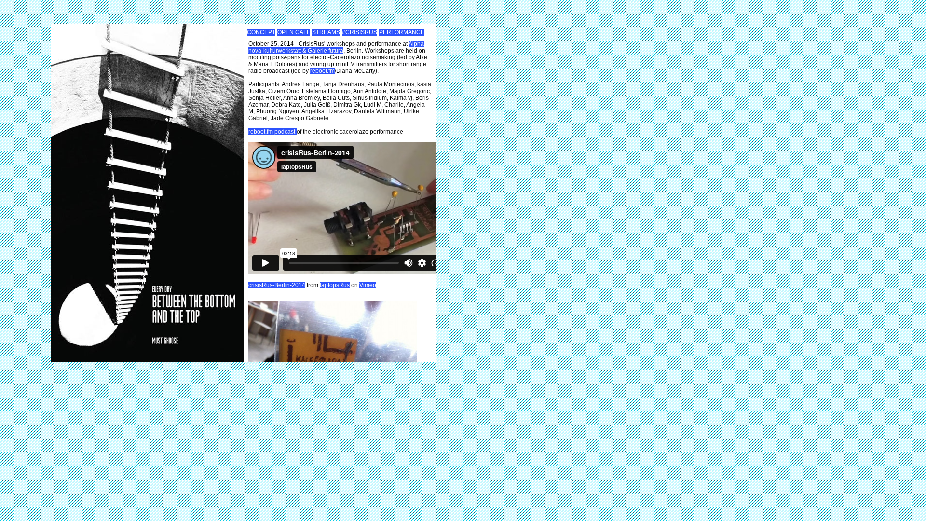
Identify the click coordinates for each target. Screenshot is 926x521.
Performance (401, 32)
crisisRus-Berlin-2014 (276, 285)
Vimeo (367, 285)
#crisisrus (359, 32)
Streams (326, 32)
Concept (261, 32)
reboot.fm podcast (272, 131)
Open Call (293, 32)
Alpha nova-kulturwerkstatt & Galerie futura (336, 47)
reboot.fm (322, 71)
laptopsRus (335, 285)
